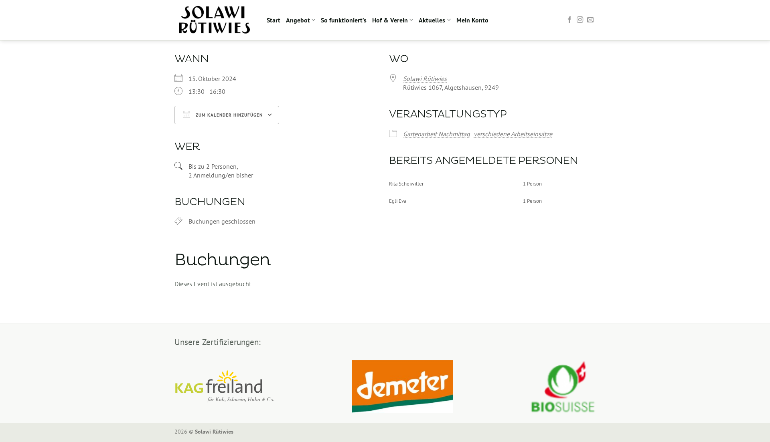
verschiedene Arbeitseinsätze (513, 134)
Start (273, 20)
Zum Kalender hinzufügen (228, 115)
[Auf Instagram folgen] (580, 20)
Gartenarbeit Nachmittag (436, 134)
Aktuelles (432, 20)
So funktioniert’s (344, 20)
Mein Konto (472, 20)
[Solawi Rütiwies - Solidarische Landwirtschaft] (214, 20)
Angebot (298, 20)
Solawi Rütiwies (425, 79)
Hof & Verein (390, 20)
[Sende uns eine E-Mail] (590, 20)
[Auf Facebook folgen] (569, 20)
